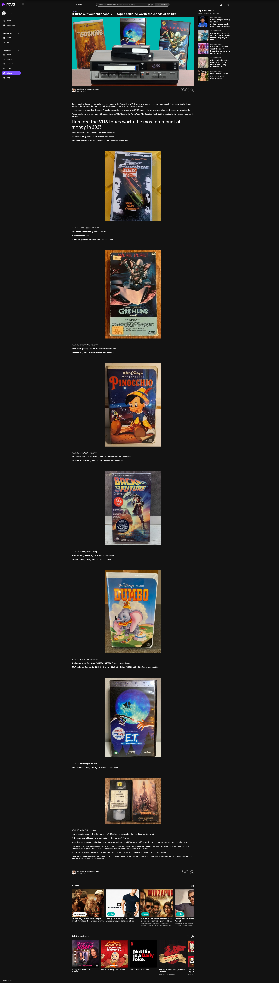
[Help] (227, 5)
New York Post (108, 132)
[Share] (192, 90)
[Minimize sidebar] (22, 4)
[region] (133, 908)
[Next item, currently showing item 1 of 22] (192, 886)
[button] (214, 21)
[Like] (187, 90)
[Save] (183, 90)
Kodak (98, 842)
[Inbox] (221, 5)
